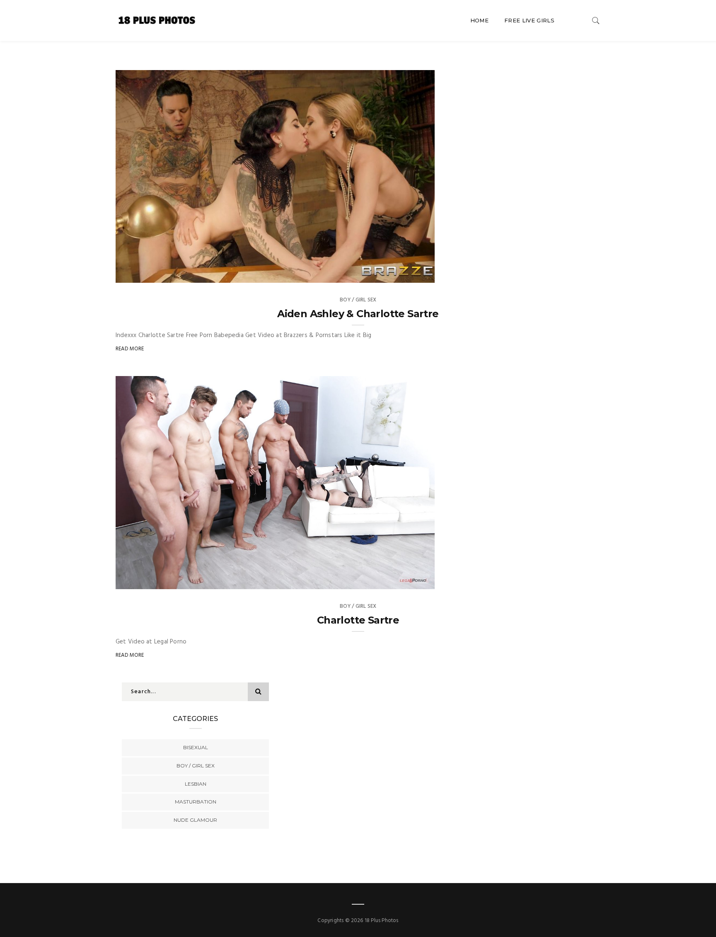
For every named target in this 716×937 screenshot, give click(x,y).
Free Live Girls (529, 20)
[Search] (595, 20)
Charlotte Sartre (358, 620)
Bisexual (195, 747)
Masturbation (195, 802)
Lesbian (195, 784)
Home (479, 20)
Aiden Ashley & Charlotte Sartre (357, 314)
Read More (130, 349)
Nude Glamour (195, 820)
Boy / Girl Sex (358, 300)
